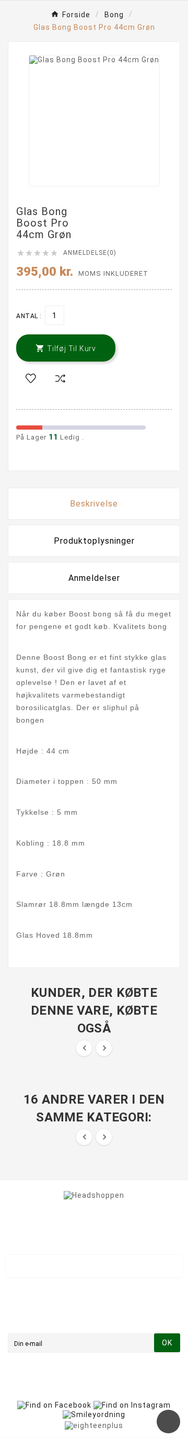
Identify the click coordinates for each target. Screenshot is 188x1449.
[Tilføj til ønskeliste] (30, 378)
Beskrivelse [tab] (94, 504)
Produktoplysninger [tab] (94, 541)
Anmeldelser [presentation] (94, 578)
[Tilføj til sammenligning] (60, 378)
